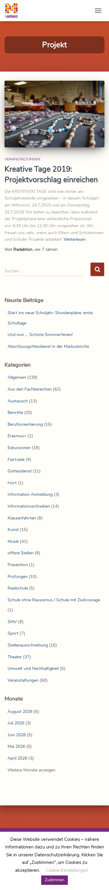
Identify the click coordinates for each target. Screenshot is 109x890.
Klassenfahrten (22, 518)
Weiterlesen (75, 239)
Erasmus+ (17, 436)
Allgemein (17, 377)
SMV (12, 622)
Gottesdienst (20, 471)
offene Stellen (21, 553)
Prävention (18, 565)
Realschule (18, 588)
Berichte (15, 412)
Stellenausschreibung (28, 645)
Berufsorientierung (25, 424)
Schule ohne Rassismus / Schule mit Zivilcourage (54, 600)
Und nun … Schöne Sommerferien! (40, 335)
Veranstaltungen (22, 159)
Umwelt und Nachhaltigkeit (33, 668)
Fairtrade (16, 459)
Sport (13, 633)
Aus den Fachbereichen (30, 389)
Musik (13, 541)
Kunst (13, 529)
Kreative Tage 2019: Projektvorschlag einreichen (51, 174)
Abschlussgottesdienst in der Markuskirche (48, 346)
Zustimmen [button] (54, 880)
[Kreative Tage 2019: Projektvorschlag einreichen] (54, 114)
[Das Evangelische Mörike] (14, 10)
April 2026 (17, 758)
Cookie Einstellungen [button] (67, 870)
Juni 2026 (17, 735)
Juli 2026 (16, 723)
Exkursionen (19, 448)
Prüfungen (18, 576)
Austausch (18, 401)
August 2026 (20, 711)
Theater (15, 657)
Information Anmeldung (30, 494)
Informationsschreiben (29, 506)
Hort (12, 483)
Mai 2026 (16, 746)
